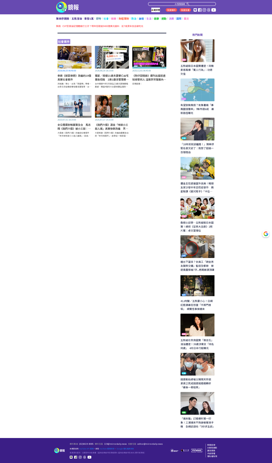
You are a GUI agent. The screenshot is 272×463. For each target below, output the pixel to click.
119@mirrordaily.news (115, 443)
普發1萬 (89, 18)
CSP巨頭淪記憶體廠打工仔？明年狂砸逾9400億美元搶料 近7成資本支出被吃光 (102, 26)
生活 (149, 18)
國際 (179, 18)
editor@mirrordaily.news (150, 443)
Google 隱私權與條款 (125, 448)
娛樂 (113, 18)
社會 (106, 18)
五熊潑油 (77, 18)
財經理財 (124, 18)
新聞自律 (211, 444)
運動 (164, 18)
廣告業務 (211, 450)
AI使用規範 (212, 447)
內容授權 (211, 453)
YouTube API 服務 (86, 448)
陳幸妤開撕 (62, 18)
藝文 (186, 18)
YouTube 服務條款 (106, 448)
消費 (171, 18)
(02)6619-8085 (86, 443)
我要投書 (185, 10)
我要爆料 (171, 10)
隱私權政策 (212, 456)
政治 (134, 18)
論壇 (141, 18)
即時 (98, 18)
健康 (156, 18)
